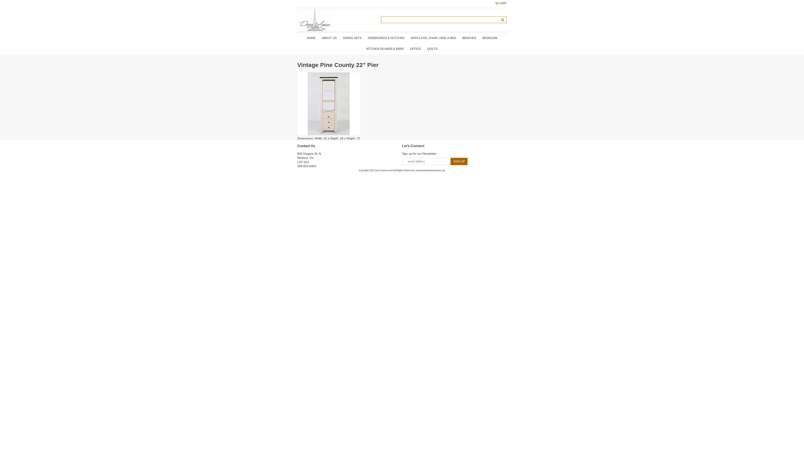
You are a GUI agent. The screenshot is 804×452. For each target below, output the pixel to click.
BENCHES (469, 38)
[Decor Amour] (314, 19)
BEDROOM (489, 38)
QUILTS (432, 48)
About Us (329, 38)
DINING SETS (352, 38)
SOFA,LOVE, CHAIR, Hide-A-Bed (433, 38)
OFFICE (415, 48)
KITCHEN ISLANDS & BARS (385, 48)
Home (311, 38)
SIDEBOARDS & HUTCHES (386, 38)
